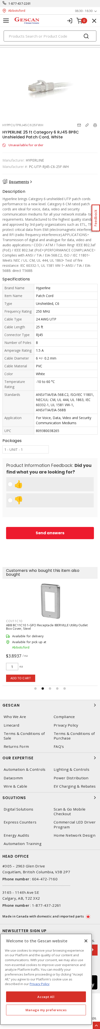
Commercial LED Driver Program (75, 824)
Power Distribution (71, 778)
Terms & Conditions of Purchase (74, 736)
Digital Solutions (18, 809)
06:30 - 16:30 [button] (83, 11)
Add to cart (20, 678)
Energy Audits (16, 835)
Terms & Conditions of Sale (24, 736)
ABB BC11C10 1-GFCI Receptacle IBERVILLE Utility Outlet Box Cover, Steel (47, 627)
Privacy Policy (66, 725)
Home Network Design (74, 835)
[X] (86, 941)
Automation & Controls (24, 769)
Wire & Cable (15, 786)
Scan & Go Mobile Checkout (69, 811)
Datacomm (13, 778)
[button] (35, 688)
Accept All (46, 997)
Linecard (11, 725)
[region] (46, 979)
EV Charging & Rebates (75, 786)
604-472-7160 (45, 878)
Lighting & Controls (71, 769)
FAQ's (59, 746)
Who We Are (15, 716)
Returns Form (16, 746)
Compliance (64, 716)
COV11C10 (14, 621)
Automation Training (23, 843)
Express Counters (20, 822)
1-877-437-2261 (19, 3)
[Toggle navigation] (6, 20)
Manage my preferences (46, 1010)
